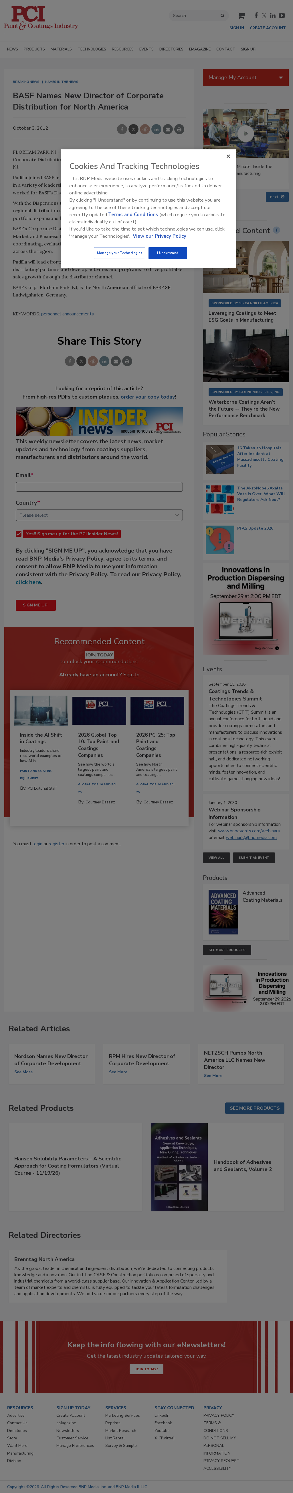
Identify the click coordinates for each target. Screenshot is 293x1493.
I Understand (168, 253)
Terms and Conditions (133, 214)
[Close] (228, 156)
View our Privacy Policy (159, 236)
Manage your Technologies (119, 253)
